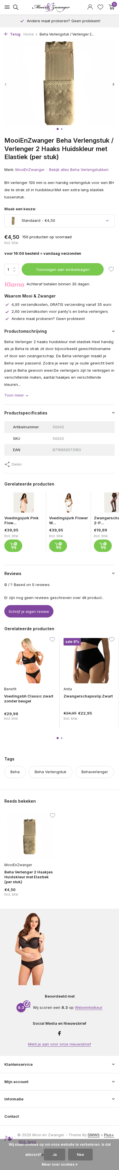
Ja (55, 1154)
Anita (68, 689)
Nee (80, 1154)
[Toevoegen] (13, 546)
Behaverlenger (94, 771)
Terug (15, 34)
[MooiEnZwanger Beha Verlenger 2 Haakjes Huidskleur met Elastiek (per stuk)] (29, 836)
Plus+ (109, 1134)
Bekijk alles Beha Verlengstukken (79, 169)
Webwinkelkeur (89, 1007)
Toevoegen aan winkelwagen (63, 269)
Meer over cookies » (60, 1164)
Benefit (10, 689)
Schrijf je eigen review (29, 611)
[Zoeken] (15, 7)
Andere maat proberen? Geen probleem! (48, 318)
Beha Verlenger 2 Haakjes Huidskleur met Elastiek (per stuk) (28, 877)
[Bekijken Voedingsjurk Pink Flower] (24, 504)
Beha (15, 771)
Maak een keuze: (20, 209)
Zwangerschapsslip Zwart (88, 696)
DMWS (94, 1134)
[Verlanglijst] (100, 7)
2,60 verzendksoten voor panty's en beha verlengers (60, 311)
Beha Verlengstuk (50, 771)
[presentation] (6, 84)
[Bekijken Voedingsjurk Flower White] (68, 504)
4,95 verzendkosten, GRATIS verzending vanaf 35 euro (61, 304)
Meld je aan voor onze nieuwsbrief (59, 1044)
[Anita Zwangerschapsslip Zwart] (89, 660)
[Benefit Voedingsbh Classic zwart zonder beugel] (29, 660)
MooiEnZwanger (30, 169)
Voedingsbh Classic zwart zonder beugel (28, 698)
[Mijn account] (90, 7)
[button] (57, 129)
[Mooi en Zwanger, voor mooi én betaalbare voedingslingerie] (59, 7)
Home (28, 34)
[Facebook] (59, 1033)
